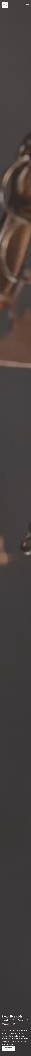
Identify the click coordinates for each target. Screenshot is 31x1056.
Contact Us (8, 1049)
